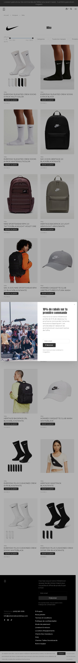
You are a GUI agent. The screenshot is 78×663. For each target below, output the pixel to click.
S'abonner (49, 345)
